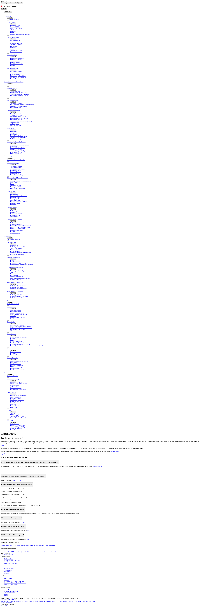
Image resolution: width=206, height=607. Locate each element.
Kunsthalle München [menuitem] (15, 364)
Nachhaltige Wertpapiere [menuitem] (16, 287)
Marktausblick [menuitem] (14, 146)
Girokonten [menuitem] (13, 31)
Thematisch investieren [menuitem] (16, 52)
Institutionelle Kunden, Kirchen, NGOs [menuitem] (20, 95)
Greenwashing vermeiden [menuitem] (16, 276)
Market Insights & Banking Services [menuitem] (16, 142)
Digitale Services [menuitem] (11, 392)
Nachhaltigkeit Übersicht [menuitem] (13, 239)
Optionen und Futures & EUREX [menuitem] (18, 116)
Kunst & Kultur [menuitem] (14, 362)
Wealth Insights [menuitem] (11, 85)
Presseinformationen (9, 568)
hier (24, 522)
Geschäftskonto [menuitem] (14, 182)
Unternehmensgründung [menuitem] (16, 175)
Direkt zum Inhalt (14, 3)
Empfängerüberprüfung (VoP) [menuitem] (18, 389)
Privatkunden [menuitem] (7, 16)
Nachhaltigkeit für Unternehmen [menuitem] (15, 291)
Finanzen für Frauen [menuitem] (15, 78)
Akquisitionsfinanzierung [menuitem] (16, 200)
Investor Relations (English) (11, 591)
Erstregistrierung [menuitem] (14, 385)
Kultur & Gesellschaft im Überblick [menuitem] (19, 361)
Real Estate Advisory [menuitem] (15, 139)
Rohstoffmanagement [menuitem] (15, 215)
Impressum (4, 601)
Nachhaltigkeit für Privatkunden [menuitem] (15, 282)
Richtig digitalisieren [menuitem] (15, 170)
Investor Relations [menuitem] (11, 334)
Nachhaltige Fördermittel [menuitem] (16, 297)
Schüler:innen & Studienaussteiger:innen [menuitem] (20, 326)
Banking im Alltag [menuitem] (11, 22)
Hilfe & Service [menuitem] (14, 407)
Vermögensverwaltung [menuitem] (16, 50)
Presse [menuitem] (8, 348)
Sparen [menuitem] (12, 49)
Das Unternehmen (8, 559)
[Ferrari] (6, 602)
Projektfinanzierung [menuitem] (15, 203)
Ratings (6, 594)
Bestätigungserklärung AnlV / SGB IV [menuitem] (20, 344)
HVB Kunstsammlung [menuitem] (16, 367)
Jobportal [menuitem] (12, 331)
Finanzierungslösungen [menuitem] (16, 119)
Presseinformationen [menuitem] (15, 352)
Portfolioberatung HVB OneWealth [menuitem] (19, 118)
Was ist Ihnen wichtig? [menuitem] (13, 68)
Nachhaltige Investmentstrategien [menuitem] (18, 288)
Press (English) (8, 570)
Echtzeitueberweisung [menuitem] (15, 388)
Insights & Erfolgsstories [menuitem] (13, 257)
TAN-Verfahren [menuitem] (14, 29)
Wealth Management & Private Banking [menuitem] (14, 82)
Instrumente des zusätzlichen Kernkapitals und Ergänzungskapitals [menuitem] (27, 345)
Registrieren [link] (4, 454)
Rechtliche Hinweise (12, 601)
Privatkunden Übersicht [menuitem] (13, 19)
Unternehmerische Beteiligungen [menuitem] (18, 136)
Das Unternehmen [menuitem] (11, 307)
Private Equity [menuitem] (14, 134)
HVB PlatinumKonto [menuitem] (15, 153)
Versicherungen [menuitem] (14, 216)
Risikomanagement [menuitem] (12, 207)
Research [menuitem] (12, 231)
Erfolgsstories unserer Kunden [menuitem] (18, 263)
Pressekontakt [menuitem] (13, 355)
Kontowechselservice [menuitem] (15, 397)
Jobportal (6, 580)
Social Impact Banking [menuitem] (16, 248)
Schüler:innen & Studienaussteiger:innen (14, 581)
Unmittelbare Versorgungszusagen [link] (24, 545)
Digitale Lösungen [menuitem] (15, 233)
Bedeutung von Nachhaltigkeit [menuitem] (15, 267)
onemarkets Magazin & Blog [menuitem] (17, 151)
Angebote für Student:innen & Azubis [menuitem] (20, 34)
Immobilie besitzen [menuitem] (15, 61)
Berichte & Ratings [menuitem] (15, 251)
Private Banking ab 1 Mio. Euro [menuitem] (18, 92)
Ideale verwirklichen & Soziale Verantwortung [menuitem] (22, 104)
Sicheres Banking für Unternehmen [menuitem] (19, 417)
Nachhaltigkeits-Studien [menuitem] (16, 224)
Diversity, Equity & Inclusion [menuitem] (17, 313)
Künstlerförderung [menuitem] (15, 368)
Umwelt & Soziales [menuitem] (15, 249)
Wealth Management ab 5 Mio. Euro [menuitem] (19, 94)
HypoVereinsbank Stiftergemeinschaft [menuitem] (20, 369)
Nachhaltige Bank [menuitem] (11, 242)
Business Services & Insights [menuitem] (14, 219)
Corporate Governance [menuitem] (16, 341)
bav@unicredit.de (114, 451)
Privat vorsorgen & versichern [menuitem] (18, 76)
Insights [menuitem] (12, 260)
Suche (21, 3)
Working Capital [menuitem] (14, 199)
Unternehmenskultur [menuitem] (15, 311)
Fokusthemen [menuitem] (10, 128)
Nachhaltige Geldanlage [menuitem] (16, 43)
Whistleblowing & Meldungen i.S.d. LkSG (70, 601)
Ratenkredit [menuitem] (13, 65)
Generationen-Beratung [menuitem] (16, 73)
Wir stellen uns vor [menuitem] (12, 88)
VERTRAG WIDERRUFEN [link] (8, 599)
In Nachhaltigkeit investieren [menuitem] (17, 169)
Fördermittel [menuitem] (13, 204)
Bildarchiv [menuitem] (13, 353)
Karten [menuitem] (12, 32)
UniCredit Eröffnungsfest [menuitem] (16, 365)
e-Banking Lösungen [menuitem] (15, 185)
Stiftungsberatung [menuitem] (14, 122)
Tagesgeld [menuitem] (12, 41)
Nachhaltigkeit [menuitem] (7, 236)
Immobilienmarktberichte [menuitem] (16, 64)
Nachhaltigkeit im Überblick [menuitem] (17, 317)
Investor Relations (8, 589)
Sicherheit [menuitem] (9, 410)
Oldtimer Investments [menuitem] (15, 125)
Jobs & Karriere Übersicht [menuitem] (17, 325)
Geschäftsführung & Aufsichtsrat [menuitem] (18, 314)
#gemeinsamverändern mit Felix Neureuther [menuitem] (21, 264)
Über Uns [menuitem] (6, 300)
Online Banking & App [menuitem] (16, 28)
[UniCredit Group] (4, 605)
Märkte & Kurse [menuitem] (11, 421)
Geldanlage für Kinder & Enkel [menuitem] (18, 77)
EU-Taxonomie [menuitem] (14, 275)
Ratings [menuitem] (12, 340)
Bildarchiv (6, 573)
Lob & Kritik (55, 601)
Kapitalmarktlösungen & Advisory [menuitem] (19, 201)
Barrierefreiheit (28, 601)
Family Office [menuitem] (13, 133)
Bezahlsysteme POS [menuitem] (15, 187)
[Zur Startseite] (9, 7)
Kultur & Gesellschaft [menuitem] (12, 358)
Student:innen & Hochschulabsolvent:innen (15, 583)
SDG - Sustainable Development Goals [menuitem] (20, 278)
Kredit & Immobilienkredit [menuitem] (17, 58)
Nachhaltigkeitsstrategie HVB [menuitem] (18, 247)
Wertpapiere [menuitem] (13, 47)
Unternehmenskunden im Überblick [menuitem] (16, 160)
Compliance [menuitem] (13, 319)
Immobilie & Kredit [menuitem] (12, 55)
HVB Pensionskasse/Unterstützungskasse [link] (44, 545)
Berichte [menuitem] (12, 338)
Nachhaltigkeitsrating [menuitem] (15, 279)
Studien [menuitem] (12, 272)
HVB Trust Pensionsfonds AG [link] (48, 551)
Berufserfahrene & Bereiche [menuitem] (17, 329)
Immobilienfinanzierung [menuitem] (16, 59)
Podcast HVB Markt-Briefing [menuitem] (17, 148)
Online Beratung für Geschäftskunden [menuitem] (20, 227)
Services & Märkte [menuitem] (15, 27)
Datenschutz (20, 601)
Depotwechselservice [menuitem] (15, 398)
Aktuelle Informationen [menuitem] (16, 167)
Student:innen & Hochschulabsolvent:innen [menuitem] (21, 328)
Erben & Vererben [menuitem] (15, 74)
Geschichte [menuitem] (13, 316)
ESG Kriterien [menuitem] (14, 273)
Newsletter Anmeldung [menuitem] (16, 428)
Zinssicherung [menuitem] (13, 212)
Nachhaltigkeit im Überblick (11, 563)
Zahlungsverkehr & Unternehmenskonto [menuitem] (17, 178)
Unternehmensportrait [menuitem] (15, 310)
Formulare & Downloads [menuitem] (16, 230)
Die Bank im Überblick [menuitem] (13, 304)
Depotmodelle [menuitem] (13, 46)
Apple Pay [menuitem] (13, 404)
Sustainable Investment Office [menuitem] (18, 137)
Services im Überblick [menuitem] (12, 376)
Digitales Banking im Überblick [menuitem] (18, 395)
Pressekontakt (7, 571)
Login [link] (2, 445)
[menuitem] (8, 11)
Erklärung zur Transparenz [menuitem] (17, 254)
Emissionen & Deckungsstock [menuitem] (18, 343)
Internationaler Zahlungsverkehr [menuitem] (18, 188)
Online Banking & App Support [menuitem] (18, 383)
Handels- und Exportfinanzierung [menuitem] (18, 196)
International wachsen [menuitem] (15, 172)
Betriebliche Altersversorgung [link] (8, 545)
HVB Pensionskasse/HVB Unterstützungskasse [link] (13, 551)
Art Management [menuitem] (14, 124)
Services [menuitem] (6, 372)
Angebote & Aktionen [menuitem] (16, 44)
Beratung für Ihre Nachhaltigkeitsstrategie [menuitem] (20, 225)
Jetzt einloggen (4, 3)
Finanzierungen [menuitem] (11, 191)
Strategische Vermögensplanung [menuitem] (18, 106)
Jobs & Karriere (8, 578)
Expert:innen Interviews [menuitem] (16, 261)
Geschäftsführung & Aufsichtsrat (12, 560)
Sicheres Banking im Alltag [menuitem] (17, 416)
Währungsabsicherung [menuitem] (16, 213)
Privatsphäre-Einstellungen (88, 601)
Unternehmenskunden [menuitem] (9, 156)
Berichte (6, 595)
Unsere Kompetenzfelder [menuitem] (13, 110)
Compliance (7, 561)
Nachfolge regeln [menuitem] (14, 173)
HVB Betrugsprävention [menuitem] (16, 415)
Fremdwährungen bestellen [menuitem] (17, 400)
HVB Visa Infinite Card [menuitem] (16, 152)
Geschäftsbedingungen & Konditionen (42, 601)
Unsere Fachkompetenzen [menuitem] (16, 97)
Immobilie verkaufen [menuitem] (15, 62)
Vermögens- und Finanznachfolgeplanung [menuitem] (21, 121)
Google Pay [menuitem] (13, 403)
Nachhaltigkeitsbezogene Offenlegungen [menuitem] (20, 252)
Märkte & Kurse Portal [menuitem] (16, 149)
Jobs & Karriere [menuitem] (11, 322)
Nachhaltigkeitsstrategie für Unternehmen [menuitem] (20, 296)
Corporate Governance (9, 592)
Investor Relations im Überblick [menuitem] (18, 337)
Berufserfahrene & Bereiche (11, 584)
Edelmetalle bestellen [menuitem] (15, 401)
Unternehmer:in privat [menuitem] (15, 107)
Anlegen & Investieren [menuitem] (13, 37)
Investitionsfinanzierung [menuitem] (16, 197)
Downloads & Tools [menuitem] (15, 405)
